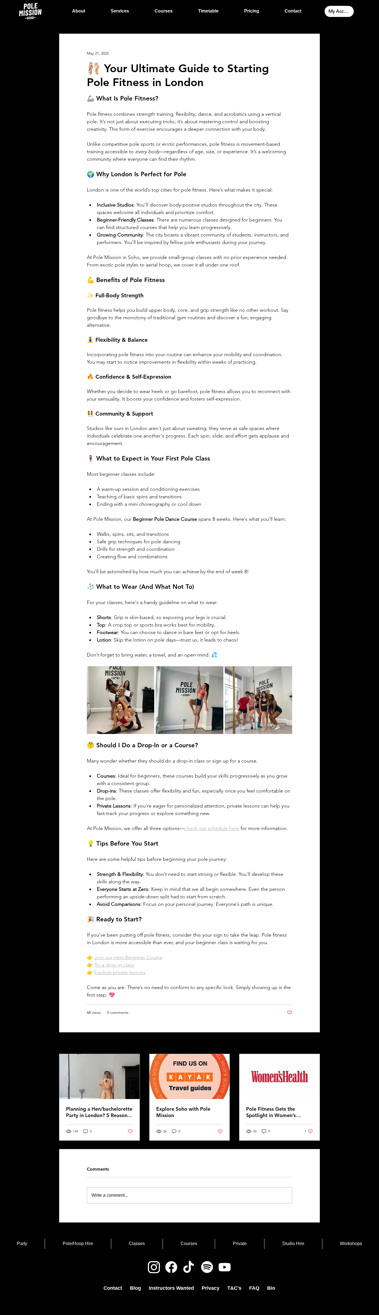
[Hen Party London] (99, 1076)
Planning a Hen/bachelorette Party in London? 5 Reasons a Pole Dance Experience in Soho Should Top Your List (99, 1112)
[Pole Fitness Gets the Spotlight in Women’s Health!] (279, 1076)
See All (314, 1043)
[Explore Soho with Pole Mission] (190, 1076)
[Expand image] (120, 700)
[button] (120, 11)
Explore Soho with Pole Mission (183, 1112)
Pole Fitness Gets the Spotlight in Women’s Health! (271, 1112)
